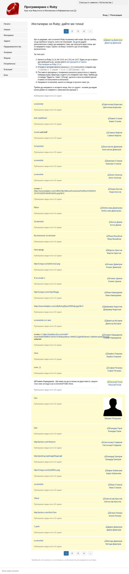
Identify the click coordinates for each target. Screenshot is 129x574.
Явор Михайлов (114, 239)
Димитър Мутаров (113, 323)
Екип (6, 75)
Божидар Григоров (113, 459)
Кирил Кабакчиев (113, 473)
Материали (8, 35)
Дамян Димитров (114, 530)
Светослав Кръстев (112, 502)
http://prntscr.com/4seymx (45, 442)
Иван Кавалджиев (113, 295)
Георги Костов (115, 192)
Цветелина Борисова (112, 107)
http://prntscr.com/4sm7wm (45, 512)
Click (36, 353)
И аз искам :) (39, 278)
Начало (7, 24)
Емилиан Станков (113, 164)
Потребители (9, 64)
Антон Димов (115, 225)
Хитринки (8, 52)
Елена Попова (115, 516)
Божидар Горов (114, 431)
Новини (7, 29)
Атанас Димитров (113, 267)
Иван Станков (115, 487)
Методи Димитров (113, 544)
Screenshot (38, 146)
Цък (35, 398)
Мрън (36, 207)
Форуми (7, 58)
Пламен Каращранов (112, 338)
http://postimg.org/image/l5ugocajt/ (48, 456)
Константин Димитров (111, 149)
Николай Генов (114, 385)
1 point (36, 526)
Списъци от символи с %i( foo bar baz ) (96, 2)
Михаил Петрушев (113, 418)
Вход (105, 15)
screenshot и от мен (42, 320)
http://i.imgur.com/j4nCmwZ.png (47, 264)
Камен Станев (115, 121)
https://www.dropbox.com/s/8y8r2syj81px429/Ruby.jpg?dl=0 (58, 306)
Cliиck (36, 498)
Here (36, 250)
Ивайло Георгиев (114, 356)
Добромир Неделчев (112, 309)
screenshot (38, 104)
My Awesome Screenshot (44, 235)
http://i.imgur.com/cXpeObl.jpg (46, 292)
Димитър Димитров (113, 43)
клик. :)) (37, 367)
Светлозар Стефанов (112, 445)
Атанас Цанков (114, 281)
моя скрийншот (40, 118)
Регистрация (116, 15)
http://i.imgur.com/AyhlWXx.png (47, 470)
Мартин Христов (114, 253)
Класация (8, 69)
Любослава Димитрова (111, 211)
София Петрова (114, 371)
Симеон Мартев (114, 135)
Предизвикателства (12, 47)
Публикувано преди (48, 96)
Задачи (7, 41)
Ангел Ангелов (115, 178)
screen (37, 132)
